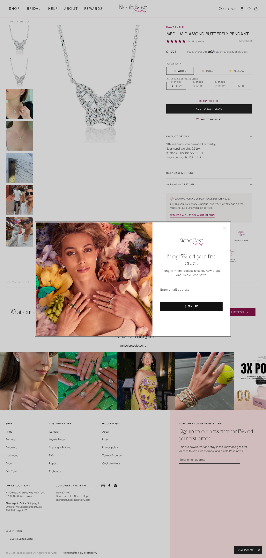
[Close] (224, 228)
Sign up (191, 306)
